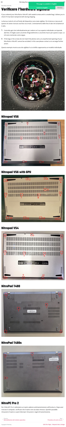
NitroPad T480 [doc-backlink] (10, 286)
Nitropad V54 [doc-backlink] (10, 228)
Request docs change (58, 424)
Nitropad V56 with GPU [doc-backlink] (16, 172)
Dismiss (59, 8)
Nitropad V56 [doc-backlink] (10, 116)
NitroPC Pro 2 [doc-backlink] (10, 403)
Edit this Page (47, 424)
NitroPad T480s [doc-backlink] (11, 343)
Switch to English (42, 8)
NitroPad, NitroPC (6, 5)
